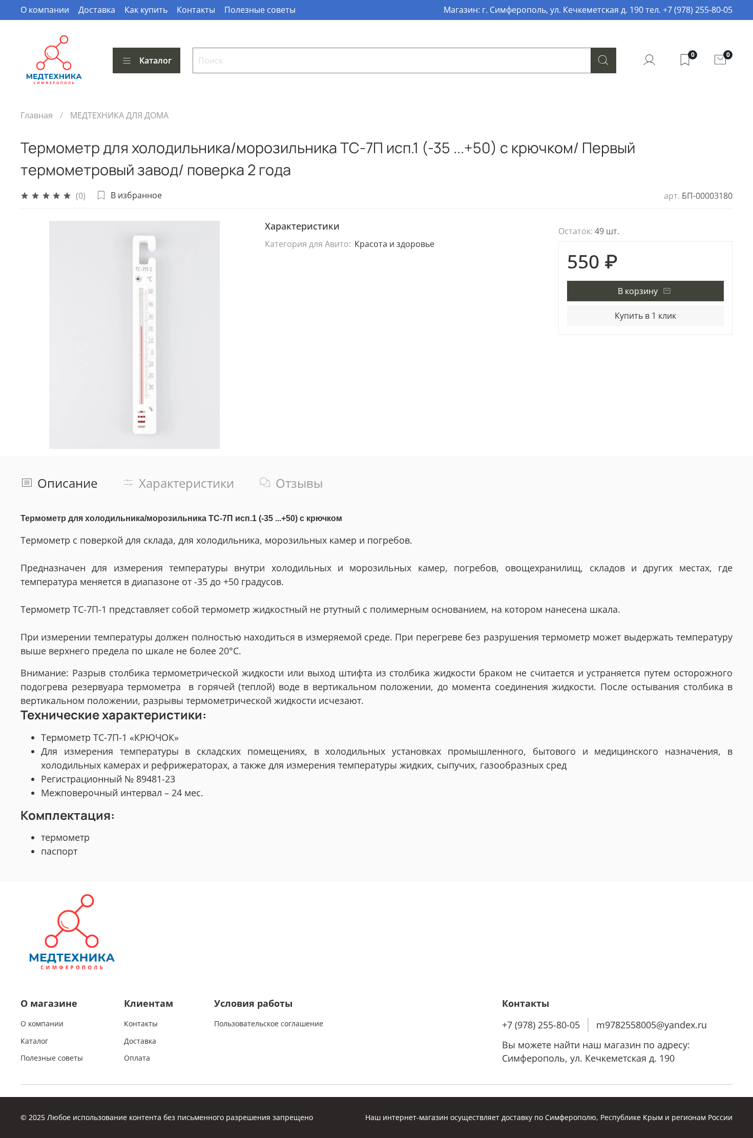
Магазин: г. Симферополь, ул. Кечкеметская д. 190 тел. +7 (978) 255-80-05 (588, 9)
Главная (36, 115)
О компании (44, 9)
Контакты (196, 9)
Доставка (96, 9)
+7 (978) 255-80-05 (541, 1025)
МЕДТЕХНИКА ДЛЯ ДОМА (119, 115)
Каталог (155, 60)
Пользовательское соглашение (268, 1023)
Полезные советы (260, 9)
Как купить (146, 9)
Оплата (137, 1058)
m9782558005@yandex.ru (651, 1025)
